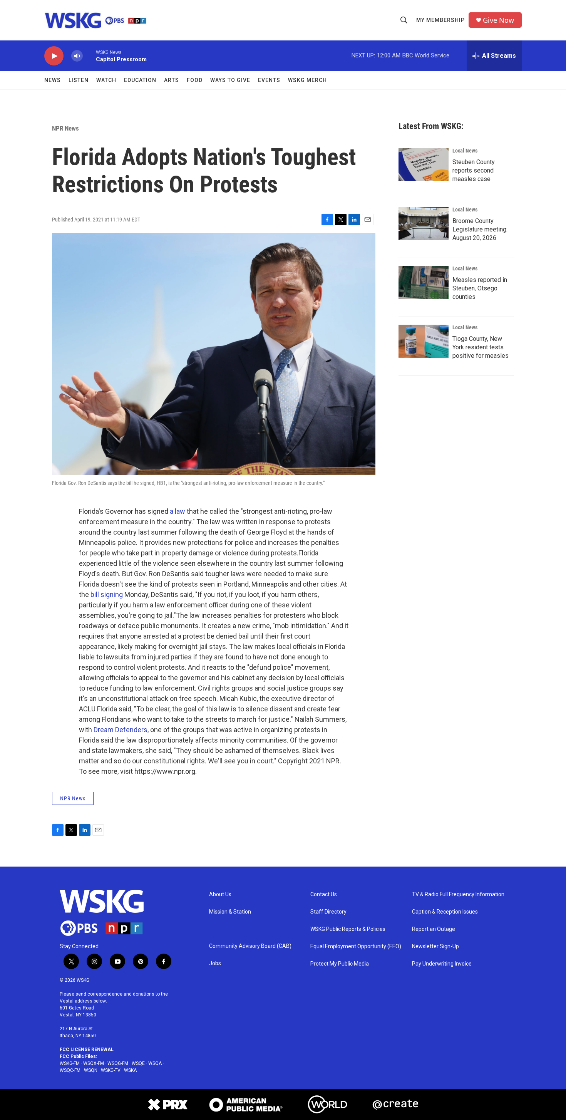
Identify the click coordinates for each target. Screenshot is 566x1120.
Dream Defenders (120, 730)
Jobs (215, 963)
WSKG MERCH (307, 80)
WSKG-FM (70, 1063)
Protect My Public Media (339, 964)
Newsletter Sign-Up (435, 946)
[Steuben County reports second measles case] (424, 164)
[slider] (89, 56)
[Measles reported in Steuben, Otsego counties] (424, 282)
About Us (220, 894)
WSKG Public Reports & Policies (347, 929)
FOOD (195, 80)
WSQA (155, 1063)
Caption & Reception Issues (445, 912)
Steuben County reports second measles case (473, 170)
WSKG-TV (111, 1070)
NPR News (65, 128)
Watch (106, 80)
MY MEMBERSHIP (440, 20)
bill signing (106, 594)
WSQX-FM (93, 1063)
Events (269, 80)
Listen (79, 80)
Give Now (498, 20)
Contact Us (323, 894)
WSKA (130, 1070)
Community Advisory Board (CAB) (250, 946)
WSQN (90, 1070)
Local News (464, 151)
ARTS (171, 80)
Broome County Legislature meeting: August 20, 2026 (479, 229)
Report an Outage (433, 929)
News (52, 80)
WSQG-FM (117, 1063)
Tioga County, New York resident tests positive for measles (480, 347)
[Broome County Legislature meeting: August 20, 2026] (424, 223)
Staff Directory (328, 912)
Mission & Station (230, 912)
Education (140, 80)
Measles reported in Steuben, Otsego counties (479, 288)
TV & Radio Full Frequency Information (458, 894)
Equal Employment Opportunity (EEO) (355, 946)
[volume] (77, 56)
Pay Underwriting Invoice (442, 964)
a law (177, 511)
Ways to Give (230, 80)
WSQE (138, 1063)
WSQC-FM (70, 1070)
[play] (54, 56)
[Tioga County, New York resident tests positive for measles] (424, 341)
